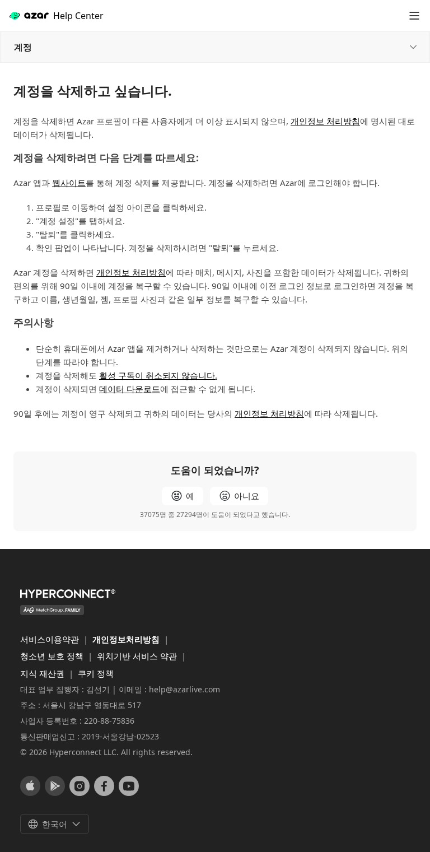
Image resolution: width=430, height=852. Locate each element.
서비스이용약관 (50, 639)
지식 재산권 (43, 673)
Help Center (78, 16)
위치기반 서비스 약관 (138, 656)
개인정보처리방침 (127, 639)
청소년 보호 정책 (53, 656)
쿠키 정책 (96, 673)
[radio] (182, 496)
